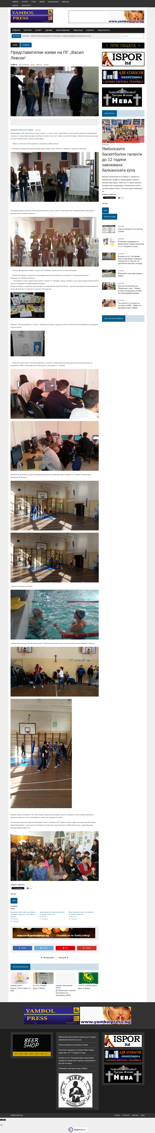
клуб (33, 64)
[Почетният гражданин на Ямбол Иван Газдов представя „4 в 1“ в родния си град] (109, 244)
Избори (15, 5)
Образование (53, 2)
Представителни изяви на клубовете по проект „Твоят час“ (81, 913)
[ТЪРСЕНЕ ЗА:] (132, 36)
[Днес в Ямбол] (43, 982)
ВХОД (142, 1115)
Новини (15, 2)
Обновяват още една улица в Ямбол (73, 1068)
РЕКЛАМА (135, 1115)
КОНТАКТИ (126, 1115)
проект (39, 64)
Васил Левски (24, 64)
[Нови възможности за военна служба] (109, 231)
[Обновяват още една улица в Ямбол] (109, 276)
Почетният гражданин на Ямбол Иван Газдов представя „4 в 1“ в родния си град (131, 244)
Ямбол (19, 986)
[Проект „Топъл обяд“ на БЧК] (21, 982)
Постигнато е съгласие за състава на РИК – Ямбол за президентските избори (129, 305)
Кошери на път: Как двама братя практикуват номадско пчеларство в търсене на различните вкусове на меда (77, 1060)
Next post (62, 957)
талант (46, 64)
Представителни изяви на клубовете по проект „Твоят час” (52, 913)
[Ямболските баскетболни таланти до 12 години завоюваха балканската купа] (123, 141)
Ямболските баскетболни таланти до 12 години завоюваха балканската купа (122, 159)
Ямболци (65, 2)
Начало (117, 1115)
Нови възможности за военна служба (73, 1045)
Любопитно (26, 5)
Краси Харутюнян (26, 130)
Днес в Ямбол (39, 988)
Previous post (48, 957)
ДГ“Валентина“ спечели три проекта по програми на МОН (65, 993)
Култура (25, 2)
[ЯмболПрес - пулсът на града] (32, 16)
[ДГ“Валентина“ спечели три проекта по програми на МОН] (66, 982)
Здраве (42, 2)
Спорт (33, 2)
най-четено (109, 113)
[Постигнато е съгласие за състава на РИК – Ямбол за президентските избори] (109, 305)
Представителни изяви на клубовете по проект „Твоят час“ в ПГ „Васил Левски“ (23, 914)
